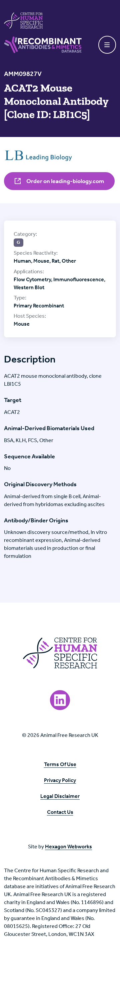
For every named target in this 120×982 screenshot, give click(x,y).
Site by (60, 846)
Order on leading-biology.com (64, 181)
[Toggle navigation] (107, 45)
